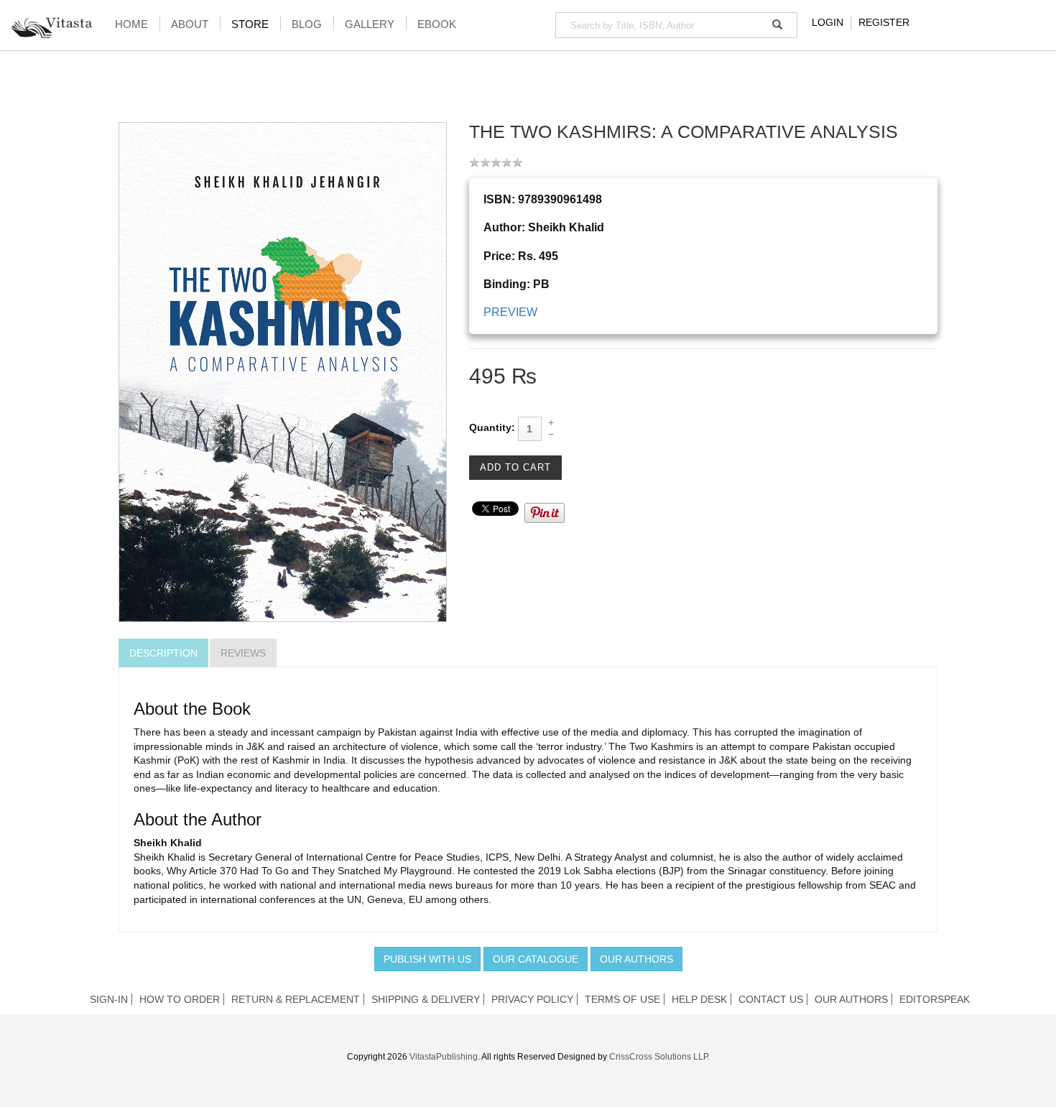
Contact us (770, 999)
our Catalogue (535, 959)
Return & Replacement (295, 999)
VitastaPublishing (443, 1057)
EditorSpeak (934, 999)
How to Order (179, 999)
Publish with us (427, 959)
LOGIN (827, 22)
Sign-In (109, 999)
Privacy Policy (532, 999)
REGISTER (883, 22)
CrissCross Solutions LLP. (659, 1057)
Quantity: (492, 427)
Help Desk (699, 999)
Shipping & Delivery (425, 999)
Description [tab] (163, 653)
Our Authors (636, 959)
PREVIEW (510, 312)
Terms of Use (622, 999)
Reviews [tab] (243, 653)
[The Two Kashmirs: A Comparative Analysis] (283, 371)
